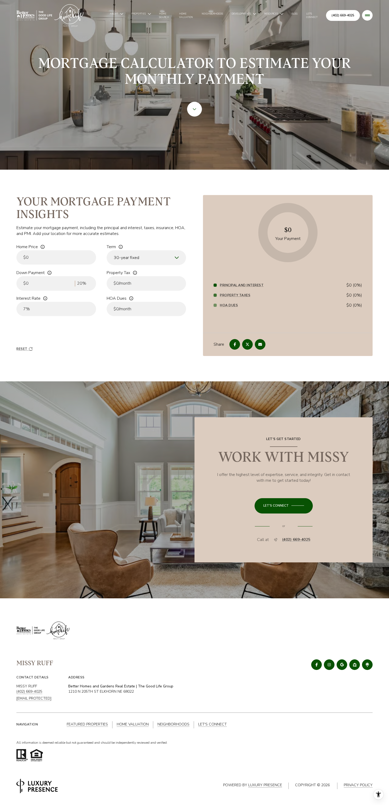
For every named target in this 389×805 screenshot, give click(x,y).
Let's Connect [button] (212, 724)
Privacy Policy (358, 785)
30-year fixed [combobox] (126, 258)
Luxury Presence (265, 785)
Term (111, 247)
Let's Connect (312, 15)
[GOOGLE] (342, 664)
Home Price (27, 247)
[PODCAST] (367, 664)
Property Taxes (235, 295)
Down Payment (30, 273)
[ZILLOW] (354, 664)
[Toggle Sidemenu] (367, 15)
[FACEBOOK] (316, 664)
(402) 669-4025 (343, 15)
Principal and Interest (242, 285)
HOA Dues (116, 298)
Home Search (164, 15)
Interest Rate (28, 298)
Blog (294, 13)
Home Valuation (186, 15)
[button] (284, 505)
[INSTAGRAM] (329, 664)
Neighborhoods (212, 13)
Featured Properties (87, 724)
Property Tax (118, 273)
